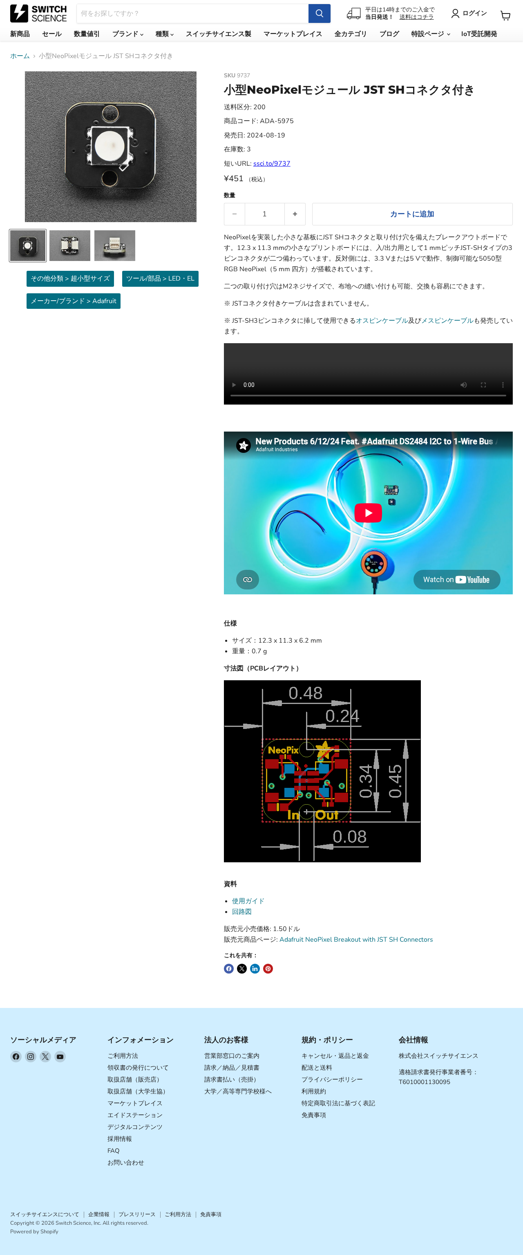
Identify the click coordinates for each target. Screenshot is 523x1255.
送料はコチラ (417, 17)
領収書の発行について (138, 1068)
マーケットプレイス (293, 33)
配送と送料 (317, 1068)
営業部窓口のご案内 (231, 1056)
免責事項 (314, 1115)
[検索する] (319, 13)
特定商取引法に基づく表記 (338, 1103)
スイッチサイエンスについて (44, 1214)
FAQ (113, 1151)
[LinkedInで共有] (255, 969)
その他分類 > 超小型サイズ (70, 278)
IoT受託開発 (479, 33)
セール (52, 33)
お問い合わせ (125, 1162)
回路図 (242, 911)
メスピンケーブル (447, 320)
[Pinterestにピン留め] (268, 969)
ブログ (389, 33)
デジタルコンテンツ (135, 1127)
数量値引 (87, 33)
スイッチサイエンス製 (218, 33)
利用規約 (314, 1091)
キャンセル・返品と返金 (335, 1056)
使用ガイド (248, 901)
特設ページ (428, 33)
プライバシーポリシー (332, 1079)
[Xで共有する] (242, 969)
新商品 (20, 33)
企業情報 (99, 1214)
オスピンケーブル (382, 320)
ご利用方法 (122, 1056)
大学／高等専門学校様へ (238, 1091)
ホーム (20, 56)
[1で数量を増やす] (295, 214)
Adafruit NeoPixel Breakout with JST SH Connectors (356, 939)
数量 (229, 195)
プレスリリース (137, 1214)
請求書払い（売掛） (231, 1079)
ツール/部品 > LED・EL (160, 278)
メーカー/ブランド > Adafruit (73, 301)
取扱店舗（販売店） (135, 1079)
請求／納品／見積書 (231, 1068)
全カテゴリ (351, 33)
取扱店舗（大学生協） (138, 1091)
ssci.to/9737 (272, 163)
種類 (163, 33)
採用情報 (119, 1139)
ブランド (126, 33)
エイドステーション (135, 1115)
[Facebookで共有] (229, 969)
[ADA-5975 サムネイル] (27, 245)
